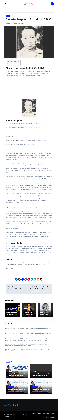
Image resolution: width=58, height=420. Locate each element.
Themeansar (7, 416)
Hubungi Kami (50, 417)
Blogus (23, 414)
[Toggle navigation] (5, 4)
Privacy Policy (50, 413)
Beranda (34, 413)
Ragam (8, 16)
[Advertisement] (29, 89)
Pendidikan (11, 371)
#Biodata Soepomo (20, 23)
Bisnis (9, 308)
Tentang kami (41, 413)
